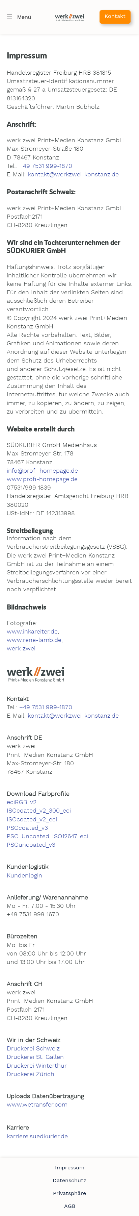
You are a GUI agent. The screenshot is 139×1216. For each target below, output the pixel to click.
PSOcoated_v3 (27, 828)
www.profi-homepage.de (42, 479)
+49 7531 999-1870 (45, 166)
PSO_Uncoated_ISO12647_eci (47, 837)
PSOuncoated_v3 (31, 845)
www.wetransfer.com (37, 1105)
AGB (69, 1206)
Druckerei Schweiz (33, 1049)
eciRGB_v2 (21, 802)
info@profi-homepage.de (42, 471)
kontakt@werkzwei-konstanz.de (73, 175)
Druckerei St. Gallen (35, 1057)
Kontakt (115, 16)
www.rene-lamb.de (34, 640)
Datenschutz (69, 1180)
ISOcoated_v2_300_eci (39, 811)
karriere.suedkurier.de (37, 1137)
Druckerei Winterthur (37, 1066)
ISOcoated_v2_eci (32, 820)
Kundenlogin (24, 876)
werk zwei (21, 649)
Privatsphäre (69, 1193)
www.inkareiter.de (32, 632)
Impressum (69, 1167)
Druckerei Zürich (30, 1074)
